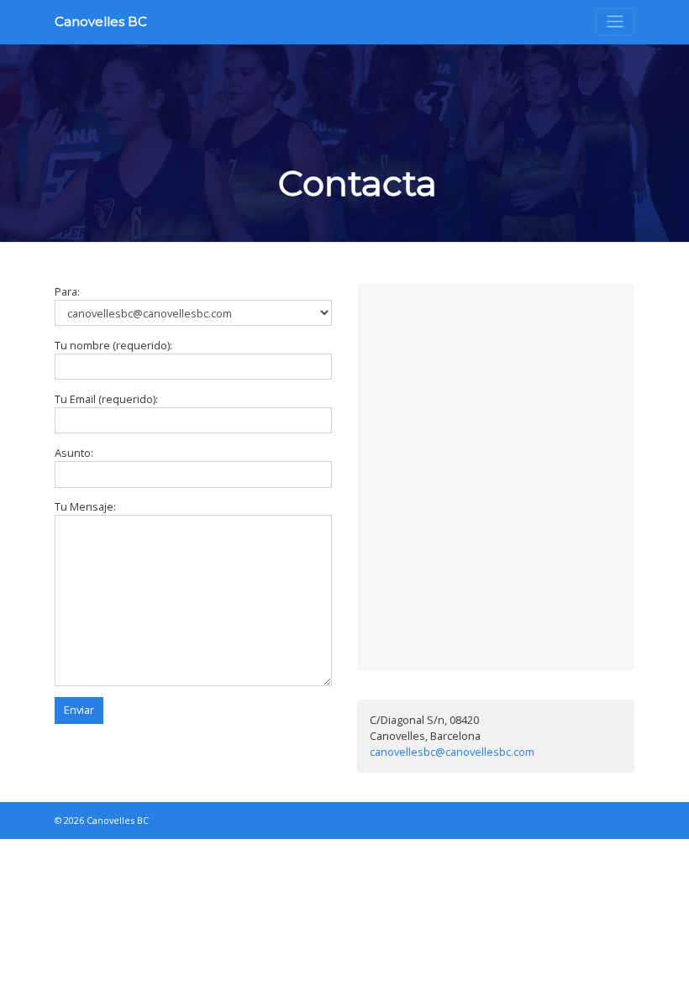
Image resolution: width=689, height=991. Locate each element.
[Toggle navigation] (615, 22)
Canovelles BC (101, 21)
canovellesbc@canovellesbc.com (452, 751)
